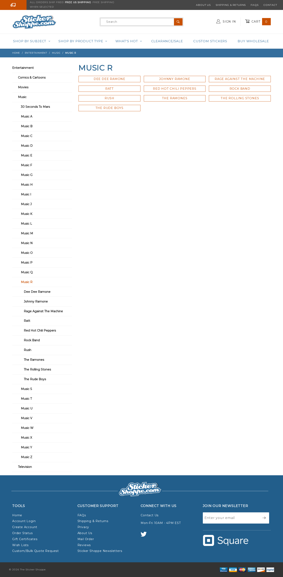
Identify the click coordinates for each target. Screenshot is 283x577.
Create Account (24, 527)
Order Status (22, 533)
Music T (26, 398)
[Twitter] (145, 536)
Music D (27, 146)
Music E (26, 155)
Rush (27, 350)
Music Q (27, 272)
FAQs (254, 4)
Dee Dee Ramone (37, 292)
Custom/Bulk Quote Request (35, 551)
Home (17, 515)
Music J (26, 204)
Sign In (229, 21)
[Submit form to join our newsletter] (264, 518)
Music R (27, 282)
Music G (27, 175)
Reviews (84, 545)
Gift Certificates (24, 539)
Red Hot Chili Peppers (40, 330)
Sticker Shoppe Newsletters (99, 551)
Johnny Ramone (36, 301)
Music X (26, 437)
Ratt (27, 321)
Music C (26, 136)
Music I (26, 194)
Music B (27, 126)
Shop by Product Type (80, 41)
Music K (26, 214)
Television (25, 467)
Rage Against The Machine (43, 311)
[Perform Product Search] (178, 21)
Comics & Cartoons (32, 77)
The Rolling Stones (37, 369)
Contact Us (149, 515)
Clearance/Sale (167, 41)
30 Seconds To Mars (35, 107)
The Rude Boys (35, 379)
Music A (26, 116)
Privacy (83, 527)
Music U (27, 408)
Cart (258, 21)
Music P (27, 262)
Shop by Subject (29, 41)
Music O (27, 253)
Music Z (26, 457)
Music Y (26, 447)
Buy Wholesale (253, 41)
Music (22, 97)
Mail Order (85, 539)
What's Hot (126, 41)
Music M (27, 233)
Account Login (24, 521)
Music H (27, 184)
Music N (27, 243)
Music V (26, 418)
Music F (26, 165)
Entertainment (23, 68)
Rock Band (32, 340)
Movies (23, 87)
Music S (26, 389)
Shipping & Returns (231, 4)
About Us (203, 4)
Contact (270, 4)
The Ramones (34, 360)
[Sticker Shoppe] (34, 21)
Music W (27, 428)
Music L (26, 223)
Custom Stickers (210, 41)
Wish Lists (20, 545)
